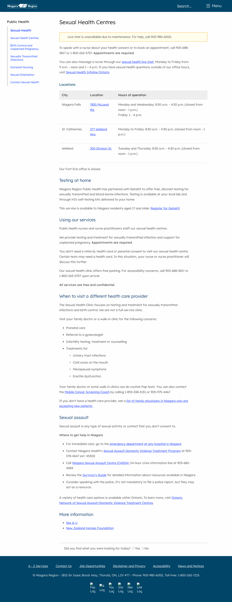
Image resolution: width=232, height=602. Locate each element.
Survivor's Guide (94, 475)
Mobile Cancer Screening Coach (87, 392)
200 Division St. (101, 148)
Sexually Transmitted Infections (23, 58)
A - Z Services (38, 566)
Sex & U (71, 523)
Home (22, 6)
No (147, 548)
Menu (217, 5)
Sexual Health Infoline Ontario (87, 72)
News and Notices (191, 566)
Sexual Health (20, 30)
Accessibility (161, 566)
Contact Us (64, 566)
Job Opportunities (92, 566)
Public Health (18, 22)
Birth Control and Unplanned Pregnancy (24, 47)
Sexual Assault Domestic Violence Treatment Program (142, 451)
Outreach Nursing (21, 67)
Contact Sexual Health (24, 82)
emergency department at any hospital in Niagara (145, 444)
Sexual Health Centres (24, 38)
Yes (137, 548)
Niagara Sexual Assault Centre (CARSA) (100, 463)
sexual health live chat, (138, 62)
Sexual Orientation (22, 74)
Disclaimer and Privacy (129, 566)
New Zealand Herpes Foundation (90, 528)
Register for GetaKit (165, 208)
